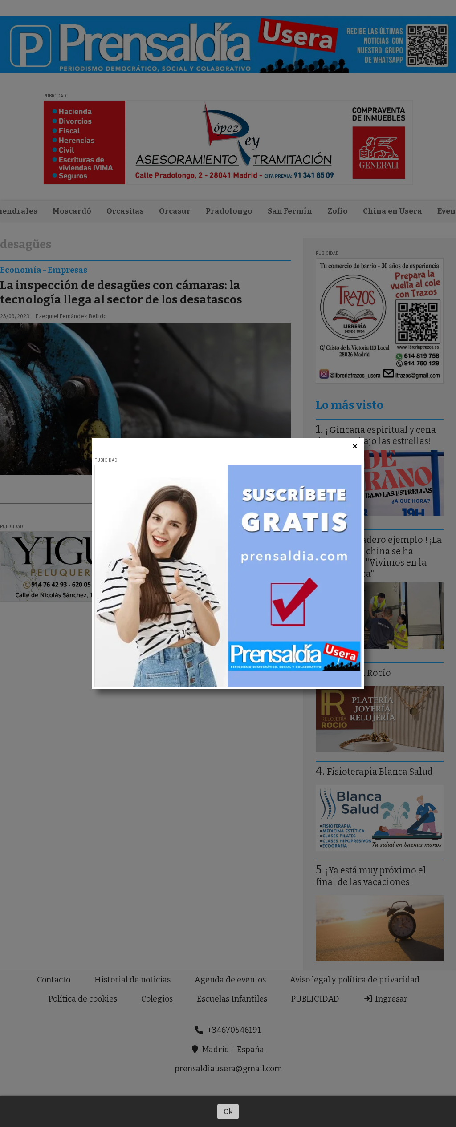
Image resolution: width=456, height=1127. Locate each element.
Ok (228, 1111)
